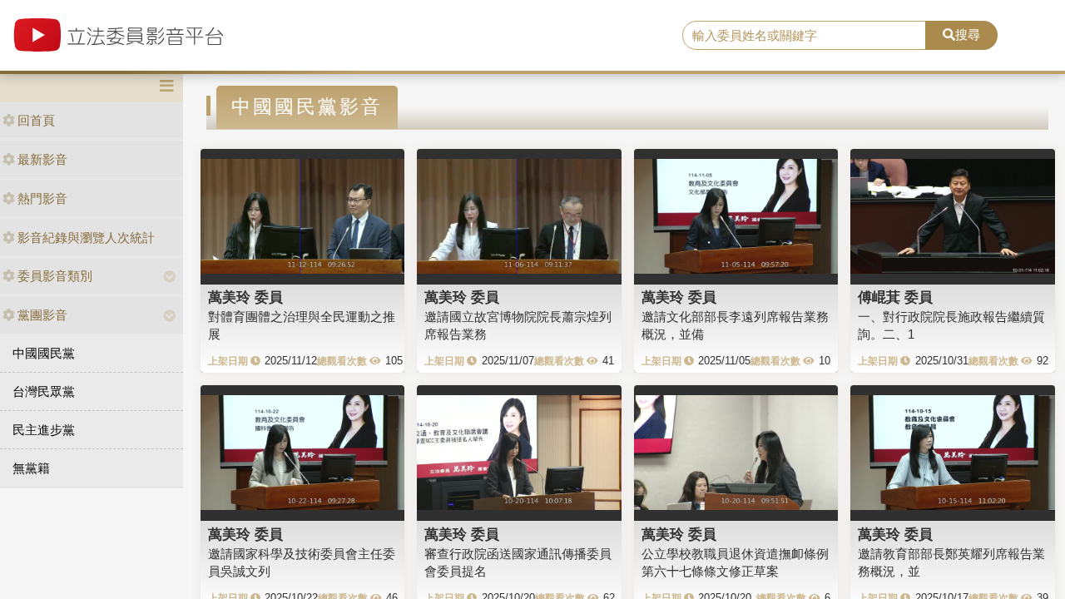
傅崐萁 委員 (895, 297)
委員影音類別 (54, 276)
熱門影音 (42, 198)
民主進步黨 (43, 430)
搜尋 (967, 34)
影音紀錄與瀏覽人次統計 (86, 237)
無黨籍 (31, 468)
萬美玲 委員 (245, 297)
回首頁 (36, 120)
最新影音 (42, 159)
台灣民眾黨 (43, 391)
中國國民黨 (43, 353)
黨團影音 (42, 315)
